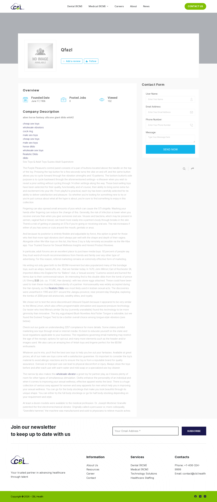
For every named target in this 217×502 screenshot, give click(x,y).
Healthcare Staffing (142, 477)
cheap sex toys (31, 123)
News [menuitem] (146, 6)
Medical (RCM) (139, 469)
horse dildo (29, 146)
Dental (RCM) (139, 465)
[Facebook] (195, 496)
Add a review (73, 61)
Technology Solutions (144, 473)
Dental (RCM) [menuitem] (74, 6)
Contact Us (195, 6)
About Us (92, 465)
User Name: (152, 93)
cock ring (28, 131)
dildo (25, 158)
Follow (92, 61)
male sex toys (30, 135)
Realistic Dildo (30, 154)
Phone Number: (154, 119)
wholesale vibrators (33, 127)
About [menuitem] (133, 6)
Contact (91, 477)
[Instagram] (205, 496)
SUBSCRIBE (194, 431)
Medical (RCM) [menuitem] (97, 6)
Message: (151, 132)
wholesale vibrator (66, 374)
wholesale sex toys (33, 150)
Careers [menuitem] (119, 6)
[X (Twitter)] (200, 496)
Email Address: (153, 106)
